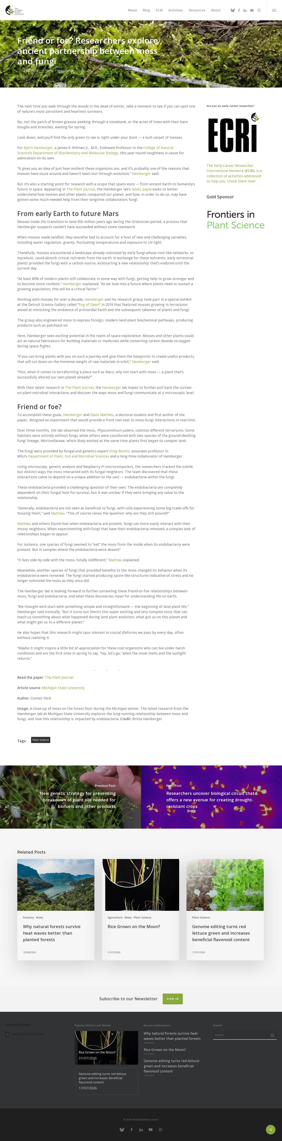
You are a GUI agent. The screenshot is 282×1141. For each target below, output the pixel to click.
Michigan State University (63, 687)
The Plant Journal (80, 189)
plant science (40, 740)
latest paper (142, 189)
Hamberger (43, 147)
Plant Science (64, 70)
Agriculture (115, 917)
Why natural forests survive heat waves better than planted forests (172, 1036)
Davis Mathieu (102, 414)
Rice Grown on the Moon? (165, 1049)
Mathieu (58, 513)
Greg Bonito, (119, 451)
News (49, 70)
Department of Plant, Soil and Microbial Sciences (68, 456)
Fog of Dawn (89, 304)
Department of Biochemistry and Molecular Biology (75, 153)
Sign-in (173, 998)
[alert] (37, 1034)
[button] (274, 10)
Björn (28, 147)
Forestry (28, 917)
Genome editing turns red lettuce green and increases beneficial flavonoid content (171, 1065)
